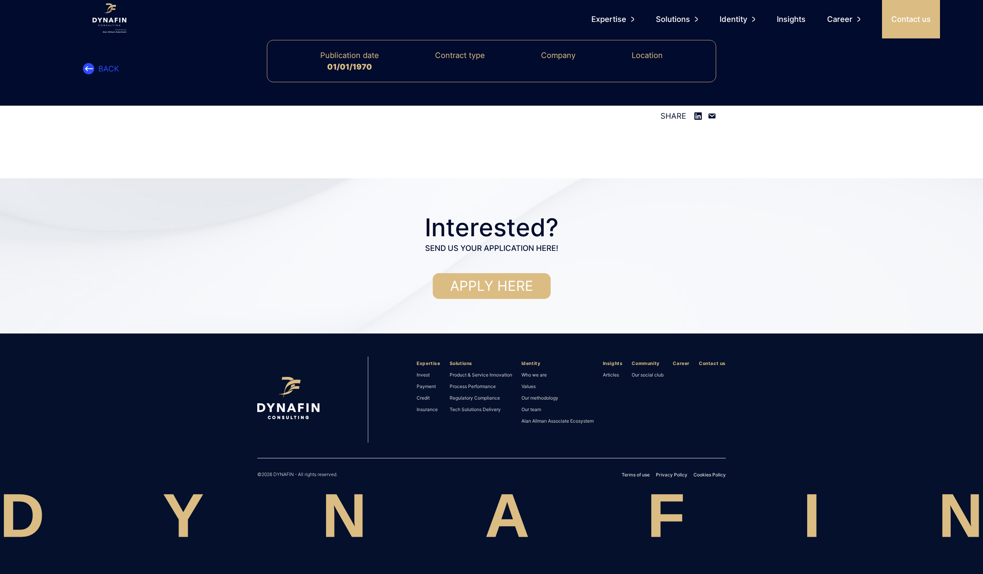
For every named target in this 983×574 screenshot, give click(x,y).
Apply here (491, 285)
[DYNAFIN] (288, 399)
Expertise (428, 363)
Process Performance (473, 386)
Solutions (461, 363)
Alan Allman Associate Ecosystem (557, 420)
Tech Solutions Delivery (475, 409)
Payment (426, 386)
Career (681, 363)
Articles (611, 374)
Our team (531, 409)
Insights (613, 363)
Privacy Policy (671, 475)
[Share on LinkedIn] (698, 116)
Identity (531, 363)
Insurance (427, 409)
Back (108, 68)
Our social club (648, 374)
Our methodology (539, 397)
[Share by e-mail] (712, 116)
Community (645, 363)
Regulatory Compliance (475, 397)
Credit (423, 397)
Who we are (534, 374)
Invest (423, 374)
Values (528, 386)
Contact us (712, 363)
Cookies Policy (709, 475)
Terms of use (636, 475)
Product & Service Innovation (481, 374)
